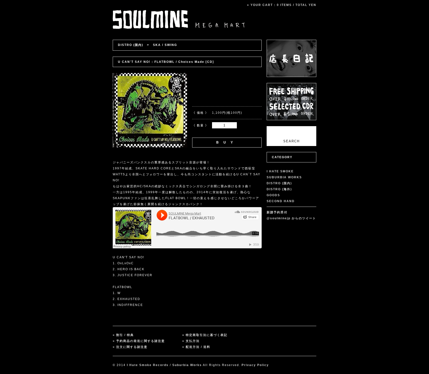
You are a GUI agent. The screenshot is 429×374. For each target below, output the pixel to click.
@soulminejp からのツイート (291, 218)
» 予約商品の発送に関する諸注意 (139, 341)
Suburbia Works (187, 365)
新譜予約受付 (277, 212)
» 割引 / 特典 (123, 335)
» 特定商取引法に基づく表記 (204, 335)
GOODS (273, 195)
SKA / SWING (165, 45)
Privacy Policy (255, 365)
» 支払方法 (191, 341)
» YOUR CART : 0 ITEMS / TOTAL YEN (281, 5)
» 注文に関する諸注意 (130, 347)
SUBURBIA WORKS (284, 177)
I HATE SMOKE (280, 171)
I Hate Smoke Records (148, 365)
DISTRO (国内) (130, 45)
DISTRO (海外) (279, 189)
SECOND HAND (281, 201)
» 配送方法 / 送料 (196, 347)
